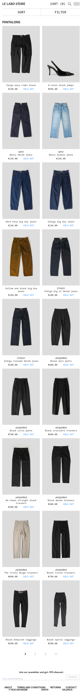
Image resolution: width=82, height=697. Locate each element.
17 (56, 654)
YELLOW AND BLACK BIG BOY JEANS (21, 290)
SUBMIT (72, 677)
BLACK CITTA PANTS (21, 430)
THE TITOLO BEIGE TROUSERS (21, 572)
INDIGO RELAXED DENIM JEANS (21, 361)
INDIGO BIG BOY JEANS (61, 221)
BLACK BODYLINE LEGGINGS (21, 639)
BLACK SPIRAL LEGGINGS (61, 639)
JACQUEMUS (61, 358)
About (8, 687)
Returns (55, 687)
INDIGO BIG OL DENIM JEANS (61, 291)
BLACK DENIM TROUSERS (61, 500)
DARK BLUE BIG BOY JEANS (21, 221)
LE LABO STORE (13, 3)
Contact (71, 687)
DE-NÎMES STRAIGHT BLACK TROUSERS (21, 502)
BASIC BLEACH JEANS (61, 154)
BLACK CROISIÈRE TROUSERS (61, 430)
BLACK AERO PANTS (61, 361)
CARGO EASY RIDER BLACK (21, 85)
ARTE (21, 152)
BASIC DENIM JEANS (21, 154)
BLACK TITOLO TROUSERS (61, 572)
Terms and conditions (31, 687)
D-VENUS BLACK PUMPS (61, 85)
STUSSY (61, 288)
